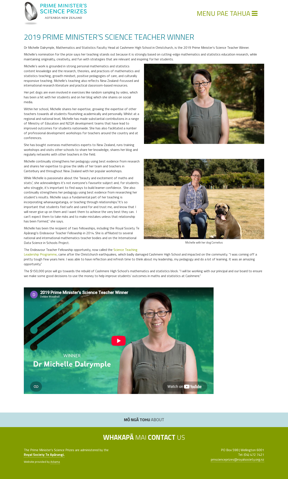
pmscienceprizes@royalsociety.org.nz (237, 459)
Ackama (55, 462)
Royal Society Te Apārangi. (44, 454)
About (144, 419)
